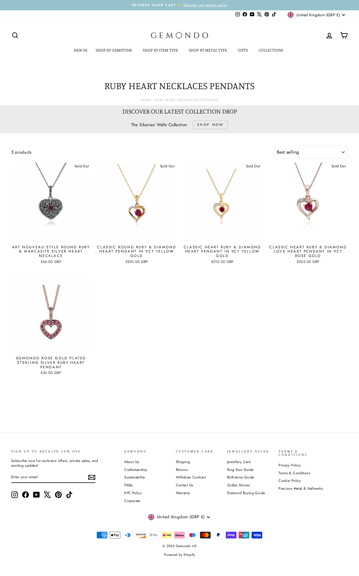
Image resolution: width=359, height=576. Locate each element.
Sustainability (134, 477)
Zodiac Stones (238, 485)
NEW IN (80, 50)
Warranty (183, 493)
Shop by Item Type (161, 50)
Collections (271, 50)
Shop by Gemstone (114, 50)
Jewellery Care (239, 461)
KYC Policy (133, 493)
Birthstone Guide (240, 477)
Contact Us (184, 485)
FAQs (128, 485)
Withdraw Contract (191, 477)
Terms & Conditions (294, 473)
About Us (131, 461)
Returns (182, 469)
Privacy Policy (290, 465)
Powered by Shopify (179, 554)
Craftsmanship (135, 469)
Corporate (132, 500)
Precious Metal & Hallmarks (301, 488)
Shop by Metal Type (208, 50)
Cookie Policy (290, 480)
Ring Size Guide (240, 469)
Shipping (183, 461)
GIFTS (243, 50)
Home (146, 100)
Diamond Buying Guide (246, 493)
